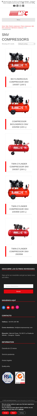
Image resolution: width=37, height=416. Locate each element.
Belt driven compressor (18, 27)
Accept (5, 413)
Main (7, 26)
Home (3, 26)
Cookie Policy (30, 400)
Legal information (21, 400)
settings (21, 409)
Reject (13, 413)
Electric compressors (14, 26)
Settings (22, 413)
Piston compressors (26, 26)
